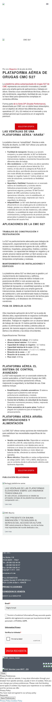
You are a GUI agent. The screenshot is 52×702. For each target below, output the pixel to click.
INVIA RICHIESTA (16, 651)
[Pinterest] (11, 475)
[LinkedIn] (19, 475)
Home (3, 30)
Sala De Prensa (14, 30)
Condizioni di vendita (14, 591)
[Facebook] (4, 475)
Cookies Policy (16, 700)
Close (3, 673)
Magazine (13, 69)
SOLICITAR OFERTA (26, 126)
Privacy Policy (5, 700)
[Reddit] (22, 475)
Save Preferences (8, 698)
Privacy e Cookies (12, 586)
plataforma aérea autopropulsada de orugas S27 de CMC (26, 85)
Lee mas (8, 504)
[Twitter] (8, 475)
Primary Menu (47, 4)
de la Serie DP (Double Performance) (29, 103)
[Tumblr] (15, 475)
